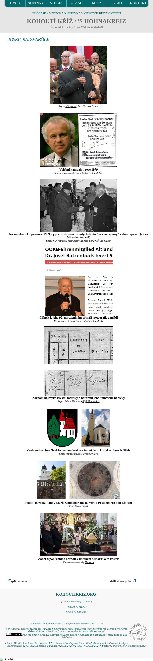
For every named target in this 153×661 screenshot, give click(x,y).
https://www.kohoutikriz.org (130, 645)
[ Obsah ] (72, 606)
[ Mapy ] (82, 606)
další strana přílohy (122, 581)
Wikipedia (71, 106)
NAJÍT (117, 3)
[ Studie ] (87, 601)
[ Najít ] (70, 611)
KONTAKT (138, 3)
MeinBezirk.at (75, 240)
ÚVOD (15, 3)
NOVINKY (35, 3)
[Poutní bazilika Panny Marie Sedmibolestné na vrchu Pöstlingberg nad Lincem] (51, 479)
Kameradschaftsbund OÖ (89, 321)
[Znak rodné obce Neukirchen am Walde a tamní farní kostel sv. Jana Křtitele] (62, 427)
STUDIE (56, 3)
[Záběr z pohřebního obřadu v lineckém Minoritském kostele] (78, 534)
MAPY (97, 3)
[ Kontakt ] (81, 611)
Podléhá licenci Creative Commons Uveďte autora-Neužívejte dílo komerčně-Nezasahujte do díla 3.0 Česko (75, 636)
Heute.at (89, 562)
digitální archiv (91, 401)
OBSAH (76, 3)
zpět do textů (19, 581)
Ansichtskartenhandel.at (89, 173)
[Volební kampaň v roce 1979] (78, 140)
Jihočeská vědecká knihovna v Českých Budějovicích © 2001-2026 (66, 623)
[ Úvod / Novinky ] (71, 601)
